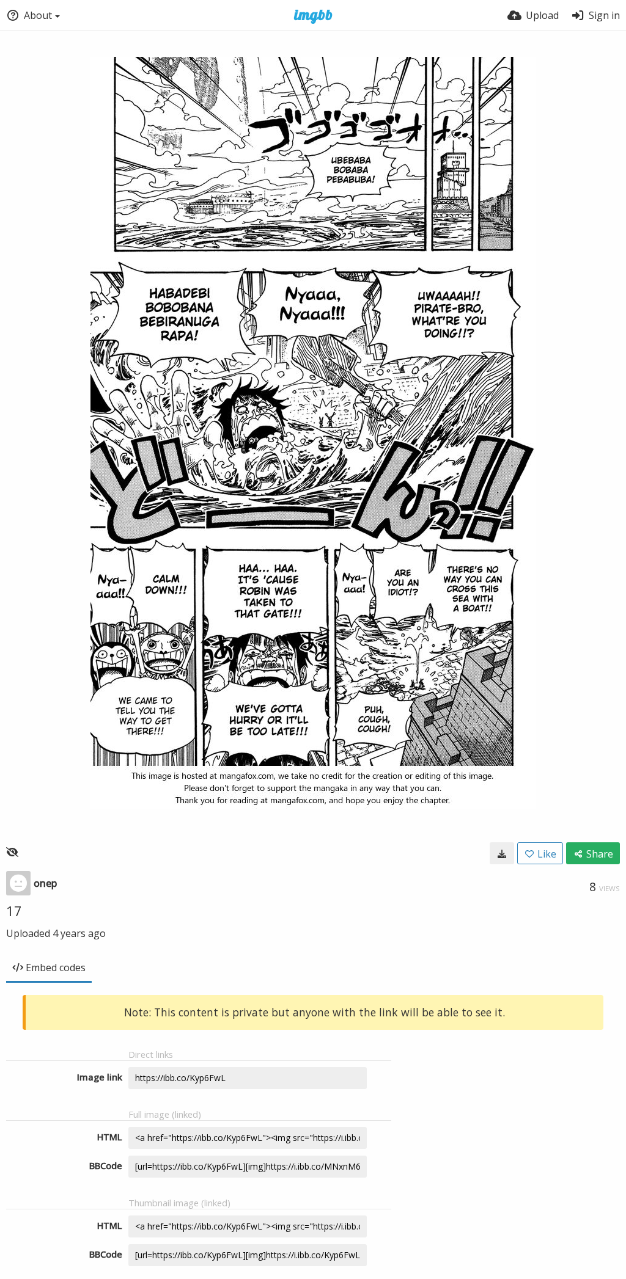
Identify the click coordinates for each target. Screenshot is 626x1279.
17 (14, 911)
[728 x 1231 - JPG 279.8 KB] (502, 853)
